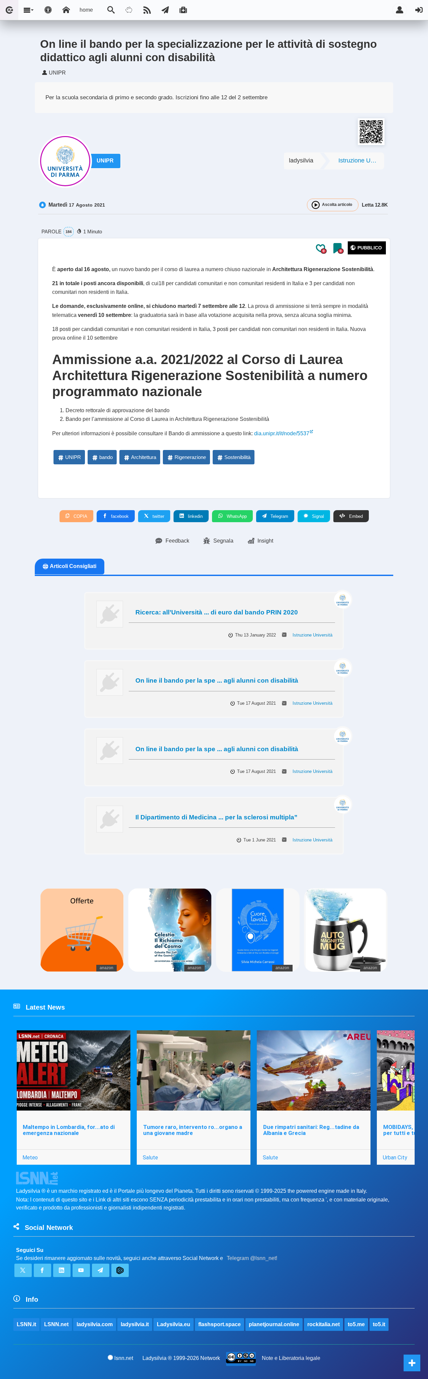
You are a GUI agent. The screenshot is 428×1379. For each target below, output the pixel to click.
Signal (317, 516)
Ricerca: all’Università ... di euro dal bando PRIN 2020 (216, 612)
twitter (157, 516)
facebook (119, 516)
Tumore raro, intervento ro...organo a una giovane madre (192, 1130)
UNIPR (105, 160)
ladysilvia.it (135, 1324)
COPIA (79, 516)
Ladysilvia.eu (173, 1324)
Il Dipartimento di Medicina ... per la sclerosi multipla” (216, 817)
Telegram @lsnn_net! (252, 1258)
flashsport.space (219, 1324)
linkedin (195, 516)
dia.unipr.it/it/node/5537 (281, 433)
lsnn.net (123, 1358)
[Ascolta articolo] (315, 205)
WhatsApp (236, 516)
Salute (150, 1157)
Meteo (30, 1157)
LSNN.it (26, 1324)
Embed (355, 516)
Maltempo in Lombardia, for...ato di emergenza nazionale (69, 1130)
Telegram (278, 516)
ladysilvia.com (95, 1324)
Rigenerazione (190, 457)
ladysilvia (301, 160)
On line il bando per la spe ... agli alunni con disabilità (216, 680)
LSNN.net (56, 1324)
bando (106, 457)
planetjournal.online (274, 1324)
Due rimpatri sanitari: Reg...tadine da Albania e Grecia (311, 1130)
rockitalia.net (323, 1324)
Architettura (143, 457)
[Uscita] (419, 10)
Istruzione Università (361, 160)
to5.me (356, 1324)
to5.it (379, 1324)
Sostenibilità (237, 457)
